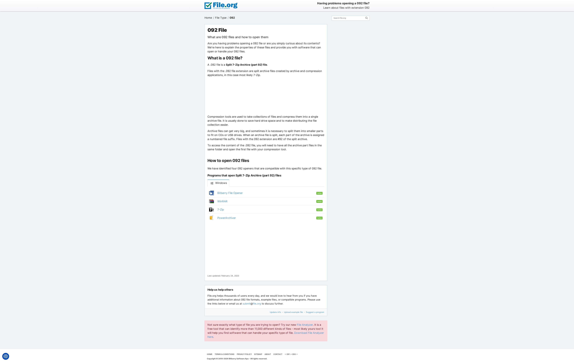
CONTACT (277, 354)
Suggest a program (315, 312)
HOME (209, 354)
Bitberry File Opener (230, 193)
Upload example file (293, 312)
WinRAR (222, 201)
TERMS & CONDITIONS (224, 354)
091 (288, 354)
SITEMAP (258, 354)
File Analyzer (305, 324)
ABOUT (268, 354)
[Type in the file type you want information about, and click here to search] (366, 17)
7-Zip (220, 209)
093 (294, 354)
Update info (275, 312)
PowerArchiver (226, 217)
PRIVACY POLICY (244, 354)
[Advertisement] (265, 96)
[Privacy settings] (5, 356)
